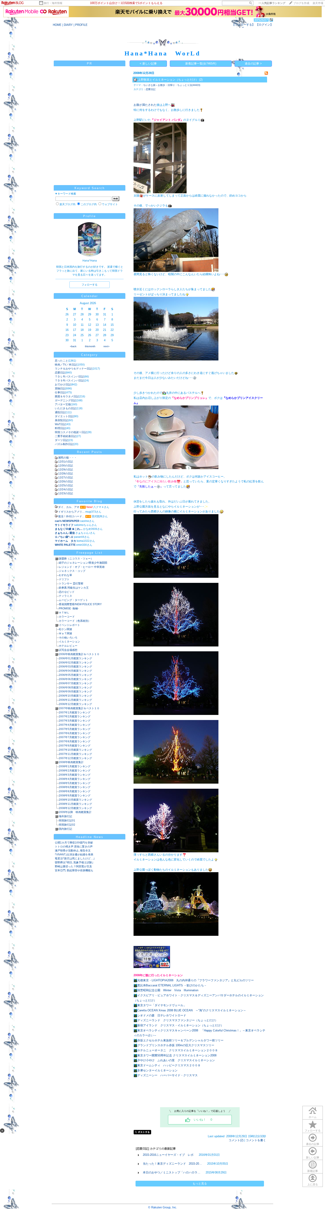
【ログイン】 (264, 24)
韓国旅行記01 (67, 820)
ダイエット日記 (64, 416)
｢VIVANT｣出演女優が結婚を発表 (74, 854)
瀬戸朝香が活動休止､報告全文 (73, 850)
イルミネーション (69, 641)
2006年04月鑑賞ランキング (75, 670)
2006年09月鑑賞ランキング (75, 691)
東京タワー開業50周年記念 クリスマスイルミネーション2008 (176, 1055)
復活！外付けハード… (71, 516)
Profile (89, 216)
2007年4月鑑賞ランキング (74, 724)
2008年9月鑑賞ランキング (74, 795)
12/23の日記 (65, 493)
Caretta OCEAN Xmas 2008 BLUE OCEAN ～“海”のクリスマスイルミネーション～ (191, 1010)
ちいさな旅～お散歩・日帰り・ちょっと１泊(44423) (171, 85)
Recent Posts (89, 452)
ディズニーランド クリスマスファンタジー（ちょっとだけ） (177, 1020)
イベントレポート (69, 625)
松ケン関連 (65, 629)
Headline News (89, 837)
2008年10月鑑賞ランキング (75, 799)
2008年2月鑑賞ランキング (74, 770)
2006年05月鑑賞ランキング (75, 675)
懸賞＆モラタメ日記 (67, 396)
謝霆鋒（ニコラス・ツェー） (76, 558)
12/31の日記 (65, 461)
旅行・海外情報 (53, 3)
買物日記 (60, 388)
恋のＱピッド (67, 591)
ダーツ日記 (61, 440)
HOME (57, 25)
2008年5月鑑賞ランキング (74, 783)
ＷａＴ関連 (65, 633)
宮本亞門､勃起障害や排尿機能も (74, 870)
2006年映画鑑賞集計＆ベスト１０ (79, 654)
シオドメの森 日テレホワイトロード (161, 1015)
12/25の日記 (65, 485)
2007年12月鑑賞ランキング (75, 758)
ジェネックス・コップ (72, 570)
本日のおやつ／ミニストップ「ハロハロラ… (171, 1172)
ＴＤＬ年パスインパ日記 (69, 376)
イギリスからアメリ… (71, 511)
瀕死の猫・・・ (67, 457)
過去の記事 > (253, 63)
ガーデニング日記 (65, 400)
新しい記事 (312, 1157)
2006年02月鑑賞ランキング (75, 662)
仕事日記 (60, 392)
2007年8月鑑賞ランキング (74, 741)
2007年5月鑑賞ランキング (74, 729)
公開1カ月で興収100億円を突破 (74, 842)
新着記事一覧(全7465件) (200, 63)
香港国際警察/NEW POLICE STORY (80, 604)
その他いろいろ (68, 637)
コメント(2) (236, 1140)
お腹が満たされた (145, 104)
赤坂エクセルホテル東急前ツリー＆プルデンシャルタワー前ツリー (180, 1040)
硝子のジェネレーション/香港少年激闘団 (83, 562)
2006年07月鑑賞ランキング (75, 683)
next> (106, 346)
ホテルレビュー (68, 645)
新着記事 (312, 1171)
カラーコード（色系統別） (75, 620)
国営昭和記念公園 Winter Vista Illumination (167, 990)
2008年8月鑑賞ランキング (74, 791)
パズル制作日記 (64, 444)
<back (73, 346)
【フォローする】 (243, 24)
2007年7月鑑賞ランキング (74, 737)
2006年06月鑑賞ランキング (75, 679)
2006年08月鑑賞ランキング (75, 687)
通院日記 (60, 412)
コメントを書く (256, 1140)
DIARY (68, 25)
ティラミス (65, 595)
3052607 (261, 20)
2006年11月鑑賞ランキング (75, 699)
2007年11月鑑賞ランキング (75, 754)
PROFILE (81, 25)
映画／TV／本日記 (66, 364)
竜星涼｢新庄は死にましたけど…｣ (75, 858)
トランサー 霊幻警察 (71, 583)
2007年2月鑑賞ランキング (74, 716)
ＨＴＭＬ (64, 612)
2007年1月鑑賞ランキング (74, 712)
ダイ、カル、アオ (68, 507)
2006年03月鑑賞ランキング (75, 666)
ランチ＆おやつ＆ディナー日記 (73, 368)
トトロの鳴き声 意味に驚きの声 (74, 846)
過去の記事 (312, 1144)
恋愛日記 (60, 372)
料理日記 (60, 428)
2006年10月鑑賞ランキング (75, 695)
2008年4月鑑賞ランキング (74, 779)
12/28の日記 (65, 473)
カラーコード (67, 616)
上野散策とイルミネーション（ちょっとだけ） (168, 79)
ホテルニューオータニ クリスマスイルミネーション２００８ (177, 1050)
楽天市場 (318, 3)
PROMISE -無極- (69, 608)
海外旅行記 (65, 816)
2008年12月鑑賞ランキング (75, 808)
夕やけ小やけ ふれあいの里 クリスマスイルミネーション (176, 1060)
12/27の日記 (65, 477)
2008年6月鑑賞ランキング (74, 787)
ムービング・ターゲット (73, 600)
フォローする (313, 1130)
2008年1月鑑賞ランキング (74, 766)
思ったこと (61, 360)
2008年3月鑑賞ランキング (74, 774)
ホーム (313, 1117)
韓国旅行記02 (67, 824)
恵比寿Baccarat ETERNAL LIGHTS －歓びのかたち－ (172, 985)
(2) (201, 79)
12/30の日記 (65, 465)
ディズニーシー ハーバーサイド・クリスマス (167, 1075)
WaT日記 (60, 424)
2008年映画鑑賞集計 (71, 762)
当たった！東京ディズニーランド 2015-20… (172, 1163)
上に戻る (312, 1184)
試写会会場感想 (68, 650)
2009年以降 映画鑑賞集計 (75, 812)
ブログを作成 (301, 3)
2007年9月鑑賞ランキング (74, 745)
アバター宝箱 (63, 404)
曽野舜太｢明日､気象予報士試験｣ (74, 862)
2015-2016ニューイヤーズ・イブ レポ (168, 1154)
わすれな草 (65, 575)
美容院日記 (61, 420)
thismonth (90, 346)
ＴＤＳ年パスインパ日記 (69, 380)
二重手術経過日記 (65, 436)
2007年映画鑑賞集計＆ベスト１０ (79, 708)
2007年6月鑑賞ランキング (74, 733)
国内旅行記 (65, 828)
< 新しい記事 (148, 63)
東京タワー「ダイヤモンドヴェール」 (161, 1005)
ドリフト (64, 579)
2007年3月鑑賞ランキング (74, 720)
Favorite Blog (89, 501)
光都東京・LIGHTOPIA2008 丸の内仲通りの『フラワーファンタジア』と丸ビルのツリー (195, 980)
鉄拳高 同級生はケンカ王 (74, 587)
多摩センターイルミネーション (157, 1070)
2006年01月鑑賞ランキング (75, 658)
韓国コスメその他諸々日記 (71, 432)
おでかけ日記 (63, 384)
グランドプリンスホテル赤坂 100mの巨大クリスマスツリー (175, 1045)
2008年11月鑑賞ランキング (75, 803)
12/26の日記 (65, 481)
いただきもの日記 (65, 408)
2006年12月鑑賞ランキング (75, 704)
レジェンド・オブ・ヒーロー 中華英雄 (82, 566)
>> (271, 3)
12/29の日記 (65, 469)
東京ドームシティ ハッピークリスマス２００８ (169, 1065)
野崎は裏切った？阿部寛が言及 (73, 866)
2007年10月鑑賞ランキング (75, 749)
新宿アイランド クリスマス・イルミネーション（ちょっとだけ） (180, 1025)
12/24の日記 (65, 489)
